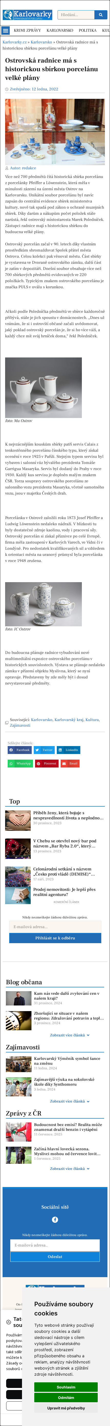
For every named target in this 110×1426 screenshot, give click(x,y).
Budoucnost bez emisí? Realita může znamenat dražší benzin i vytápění (68, 1127)
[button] (5, 30)
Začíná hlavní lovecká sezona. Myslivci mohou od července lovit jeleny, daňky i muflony (65, 1153)
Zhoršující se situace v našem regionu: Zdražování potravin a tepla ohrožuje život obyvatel (68, 1018)
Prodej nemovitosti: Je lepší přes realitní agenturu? (64, 892)
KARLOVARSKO (60, 30)
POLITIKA (87, 30)
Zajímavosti (20, 725)
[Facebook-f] (55, 1220)
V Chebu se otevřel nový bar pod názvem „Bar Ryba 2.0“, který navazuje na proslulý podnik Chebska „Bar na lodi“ (64, 848)
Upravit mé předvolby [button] (66, 1408)
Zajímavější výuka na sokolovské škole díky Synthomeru (64, 1082)
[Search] (100, 14)
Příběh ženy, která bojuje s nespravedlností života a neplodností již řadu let (68, 818)
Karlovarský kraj (68, 719)
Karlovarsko (41, 42)
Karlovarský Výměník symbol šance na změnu (67, 1061)
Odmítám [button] (66, 1397)
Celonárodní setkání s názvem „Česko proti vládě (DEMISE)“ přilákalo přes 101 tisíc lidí (62, 874)
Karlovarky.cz (15, 42)
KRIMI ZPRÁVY (27, 30)
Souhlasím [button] (66, 1387)
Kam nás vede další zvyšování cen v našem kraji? (67, 996)
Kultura (92, 719)
